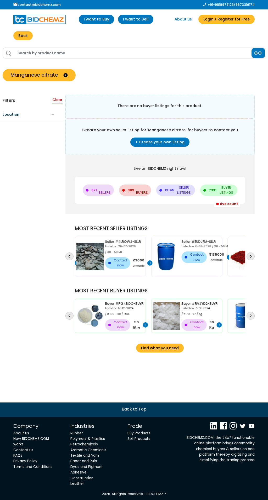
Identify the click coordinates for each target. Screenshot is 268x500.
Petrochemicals (84, 444)
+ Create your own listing (160, 142)
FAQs (17, 455)
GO (258, 53)
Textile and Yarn (84, 455)
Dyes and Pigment (86, 466)
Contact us (23, 450)
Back (23, 35)
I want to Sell (135, 19)
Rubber (76, 433)
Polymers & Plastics (87, 438)
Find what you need (160, 348)
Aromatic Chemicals (88, 450)
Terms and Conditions (32, 466)
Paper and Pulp (83, 461)
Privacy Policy (25, 461)
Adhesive (78, 472)
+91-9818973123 (221, 4)
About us (183, 19)
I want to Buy (96, 19)
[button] (31, 116)
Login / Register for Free (226, 19)
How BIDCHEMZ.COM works (31, 441)
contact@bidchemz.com (39, 4)
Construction (81, 478)
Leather (77, 483)
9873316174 (245, 4)
